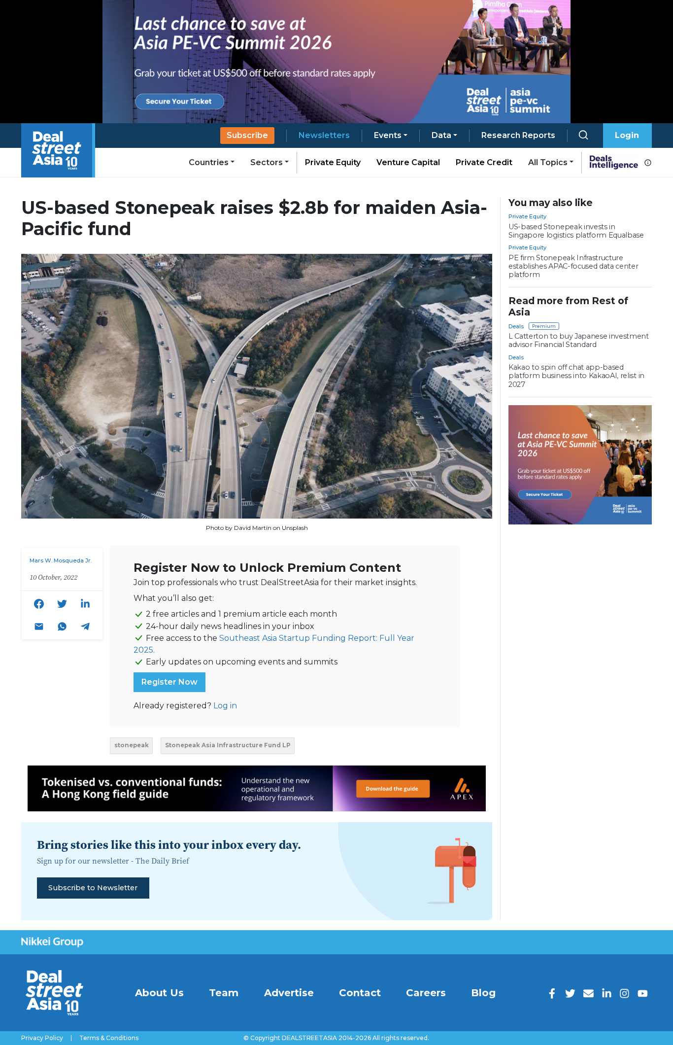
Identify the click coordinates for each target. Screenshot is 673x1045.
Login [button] (627, 135)
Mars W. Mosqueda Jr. (61, 560)
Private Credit (484, 162)
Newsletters (324, 135)
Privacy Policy (42, 1038)
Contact (360, 993)
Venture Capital (408, 162)
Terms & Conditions (108, 1038)
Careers (426, 993)
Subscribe (247, 135)
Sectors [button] (266, 162)
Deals (516, 326)
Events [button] (388, 135)
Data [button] (441, 135)
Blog (483, 993)
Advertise (289, 993)
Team (223, 993)
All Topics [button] (548, 162)
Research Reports (518, 135)
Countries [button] (209, 162)
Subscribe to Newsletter (92, 887)
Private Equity (333, 162)
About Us (159, 993)
